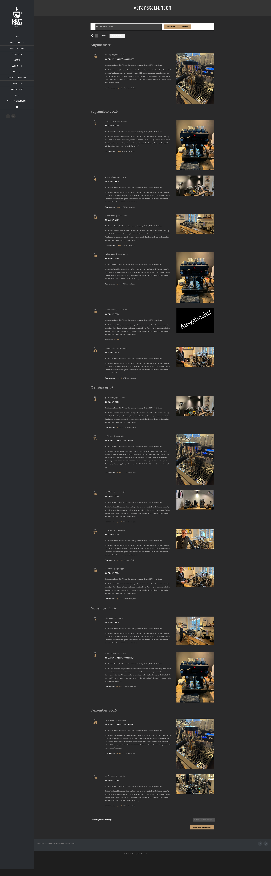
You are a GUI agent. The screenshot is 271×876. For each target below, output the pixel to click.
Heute (104, 36)
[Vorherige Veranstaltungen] (92, 35)
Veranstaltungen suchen (177, 27)
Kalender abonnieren (202, 827)
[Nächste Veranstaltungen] (96, 36)
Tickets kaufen (110, 88)
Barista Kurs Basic (112, 126)
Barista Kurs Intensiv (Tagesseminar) (119, 59)
